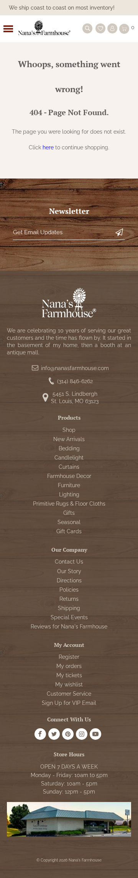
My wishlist (69, 684)
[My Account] (112, 28)
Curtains (69, 467)
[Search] (87, 28)
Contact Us (69, 562)
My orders (69, 666)
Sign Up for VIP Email (69, 703)
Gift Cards (69, 531)
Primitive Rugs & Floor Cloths (69, 504)
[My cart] (124, 29)
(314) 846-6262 (75, 381)
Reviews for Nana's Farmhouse (69, 626)
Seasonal (69, 522)
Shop (69, 430)
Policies (69, 590)
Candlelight (69, 458)
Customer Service (69, 694)
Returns (69, 599)
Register (69, 657)
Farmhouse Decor (69, 476)
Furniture (69, 485)
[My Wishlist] (100, 28)
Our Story (69, 571)
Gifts (69, 513)
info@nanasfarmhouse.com (75, 368)
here (48, 147)
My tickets (69, 675)
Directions (69, 580)
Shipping (69, 608)
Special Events (69, 617)
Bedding (69, 448)
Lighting (69, 494)
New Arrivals (69, 439)
